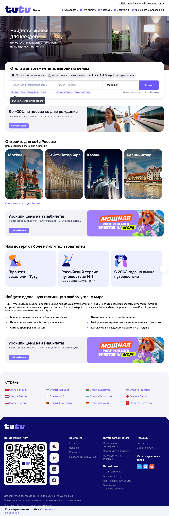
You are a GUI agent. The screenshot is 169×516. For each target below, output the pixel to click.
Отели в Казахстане (101, 396)
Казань (93, 154)
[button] (54, 446)
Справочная (144, 443)
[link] (19, 125)
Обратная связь (146, 447)
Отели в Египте (18, 396)
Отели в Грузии (139, 396)
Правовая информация (82, 456)
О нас (72, 443)
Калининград (139, 154)
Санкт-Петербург (64, 154)
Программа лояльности (116, 451)
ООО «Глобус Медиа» (60, 495)
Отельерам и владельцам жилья (114, 487)
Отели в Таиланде (140, 389)
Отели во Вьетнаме (141, 403)
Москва (15, 154)
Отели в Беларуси (100, 389)
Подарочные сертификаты (110, 444)
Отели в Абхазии (59, 389)
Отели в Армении (100, 403)
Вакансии (74, 447)
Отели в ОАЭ (57, 396)
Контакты (74, 452)
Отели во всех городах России (22, 203)
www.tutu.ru (59, 500)
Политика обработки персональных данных (28, 505)
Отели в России (18, 403)
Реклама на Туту (112, 476)
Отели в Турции (18, 389)
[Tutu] (18, 10)
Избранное (126, 3)
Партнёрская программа (117, 480)
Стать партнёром (112, 471)
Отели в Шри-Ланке (61, 403)
